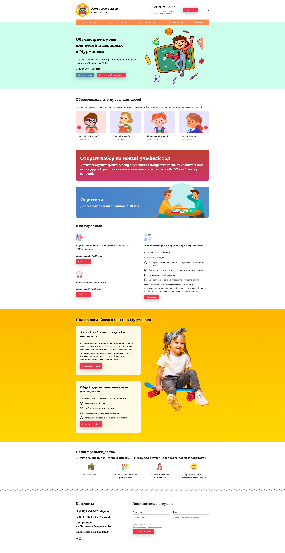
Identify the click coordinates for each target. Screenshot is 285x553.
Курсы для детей (89, 22)
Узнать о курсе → (85, 140)
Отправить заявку (143, 531)
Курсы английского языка (111, 75)
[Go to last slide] (79, 127)
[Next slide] (206, 127)
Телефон (177, 512)
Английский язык (148, 22)
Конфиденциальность (139, 527)
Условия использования (155, 527)
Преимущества (175, 22)
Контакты (199, 22)
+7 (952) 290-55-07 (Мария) (92, 511)
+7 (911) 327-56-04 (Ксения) (93, 517)
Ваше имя (137, 512)
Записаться (190, 10)
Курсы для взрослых (118, 22)
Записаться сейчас (91, 365)
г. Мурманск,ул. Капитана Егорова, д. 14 (162, 12)
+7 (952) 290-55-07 (163, 7)
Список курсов (85, 75)
